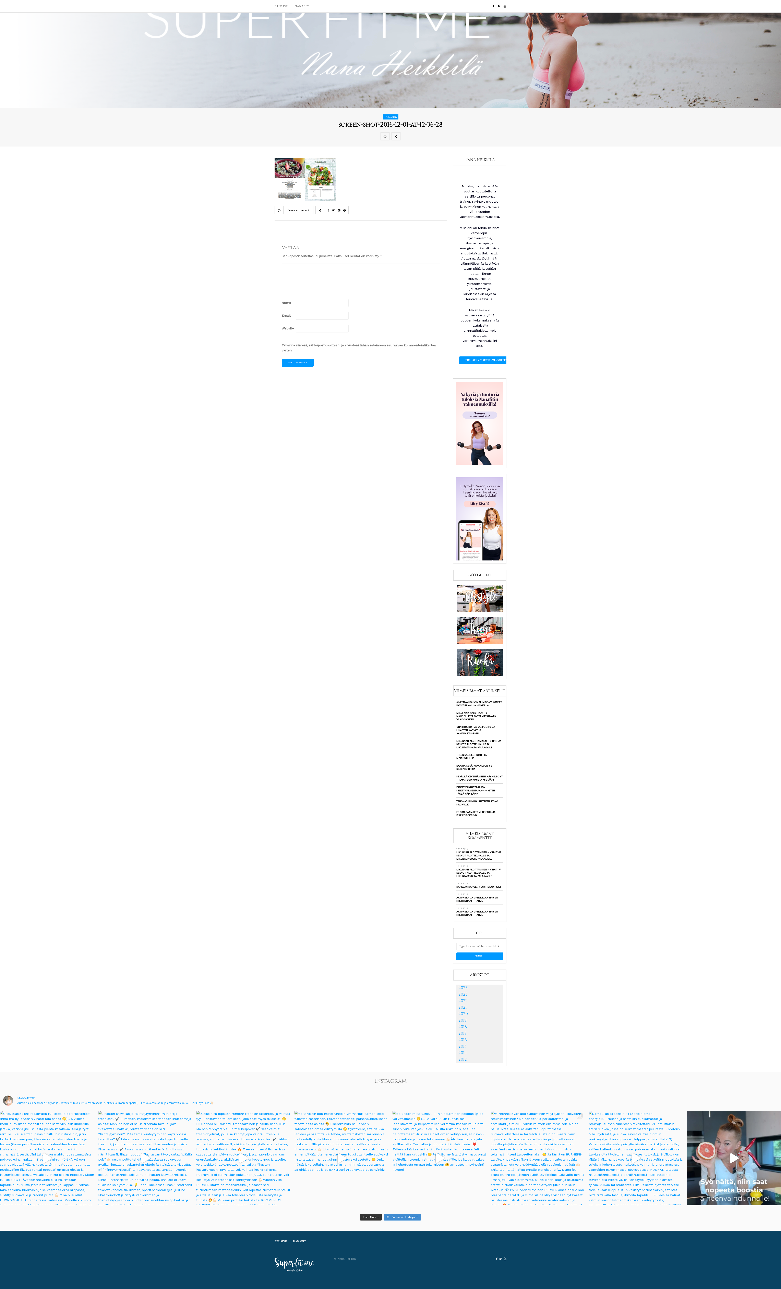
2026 (463, 987)
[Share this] (404, 136)
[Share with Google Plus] (422, 136)
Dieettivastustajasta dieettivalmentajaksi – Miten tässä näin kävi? (475, 790)
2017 (462, 1033)
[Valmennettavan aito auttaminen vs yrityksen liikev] (538, 1158)
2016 (462, 1039)
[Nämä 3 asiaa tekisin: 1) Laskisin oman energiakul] (636, 1158)
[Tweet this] (413, 136)
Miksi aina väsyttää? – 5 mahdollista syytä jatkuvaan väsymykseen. (476, 716)
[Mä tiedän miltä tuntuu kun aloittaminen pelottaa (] (440, 1158)
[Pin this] (431, 136)
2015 (462, 1046)
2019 (462, 1020)
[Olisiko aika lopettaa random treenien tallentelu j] (243, 1158)
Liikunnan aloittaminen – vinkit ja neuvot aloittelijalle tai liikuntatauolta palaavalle (478, 744)
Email (286, 315)
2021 (462, 1007)
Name (286, 303)
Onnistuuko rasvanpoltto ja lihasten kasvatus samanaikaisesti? (475, 730)
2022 (463, 1000)
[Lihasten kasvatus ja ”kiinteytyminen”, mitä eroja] (145, 1158)
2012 (462, 1059)
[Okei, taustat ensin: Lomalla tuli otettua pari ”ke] (47, 1158)
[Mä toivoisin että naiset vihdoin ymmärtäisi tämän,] (342, 1158)
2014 (462, 1053)
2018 (462, 1026)
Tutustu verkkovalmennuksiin (487, 360)
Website (288, 328)
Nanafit (302, 6)
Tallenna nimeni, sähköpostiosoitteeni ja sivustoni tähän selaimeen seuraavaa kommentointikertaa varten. (359, 347)
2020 (463, 1013)
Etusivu (282, 6)
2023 (462, 994)
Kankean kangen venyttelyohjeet (478, 886)
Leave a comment (298, 210)
